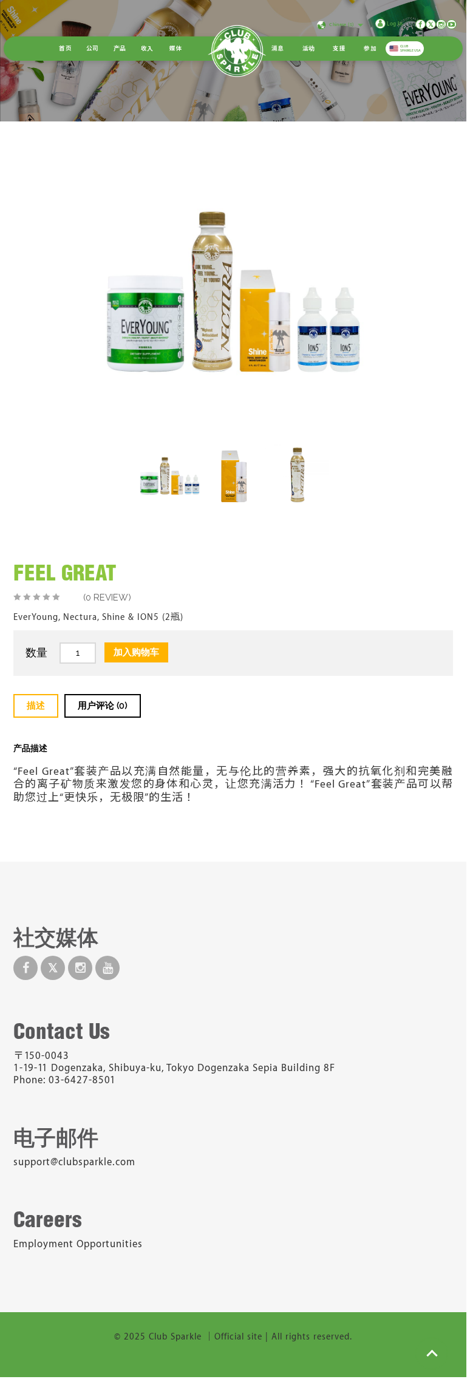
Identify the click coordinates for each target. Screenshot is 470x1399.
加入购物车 (136, 652)
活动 (308, 49)
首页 (65, 49)
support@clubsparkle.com (74, 1162)
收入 (147, 49)
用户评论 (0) (103, 705)
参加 (370, 49)
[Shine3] (233, 475)
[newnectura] (297, 475)
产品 (120, 49)
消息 (277, 49)
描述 (36, 705)
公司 (92, 49)
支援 (339, 49)
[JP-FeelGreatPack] (170, 475)
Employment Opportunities (78, 1244)
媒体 (175, 49)
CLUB (410, 48)
